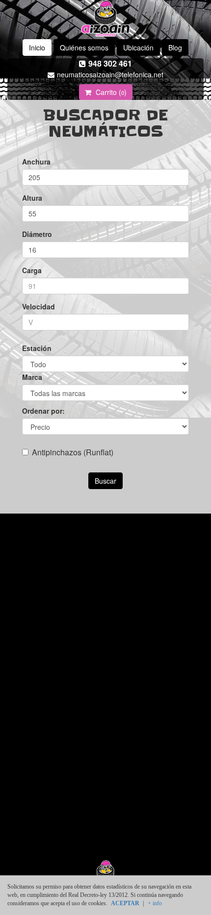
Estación (37, 348)
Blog (175, 47)
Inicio (37, 47)
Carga (32, 270)
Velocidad (38, 306)
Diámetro (37, 234)
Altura (32, 198)
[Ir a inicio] (105, 18)
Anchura (36, 161)
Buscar (105, 481)
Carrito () (110, 92)
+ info (155, 903)
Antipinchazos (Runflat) (72, 452)
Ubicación (138, 47)
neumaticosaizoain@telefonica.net (110, 74)
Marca (32, 377)
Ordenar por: (43, 411)
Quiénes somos (84, 47)
